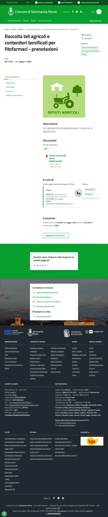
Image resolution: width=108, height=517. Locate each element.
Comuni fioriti (59, 448)
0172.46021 (59, 199)
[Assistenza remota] (58, 508)
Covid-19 (75, 368)
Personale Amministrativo (14, 365)
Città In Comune (51, 508)
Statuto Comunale (11, 465)
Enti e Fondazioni (11, 361)
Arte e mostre (77, 351)
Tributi (48, 190)
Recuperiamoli (60, 452)
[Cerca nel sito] (98, 11)
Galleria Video (94, 361)
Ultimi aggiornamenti (12, 482)
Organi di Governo (11, 348)
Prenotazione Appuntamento (15, 452)
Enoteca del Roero (61, 438)
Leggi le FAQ (9, 448)
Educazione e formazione (38, 371)
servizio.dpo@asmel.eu (68, 423)
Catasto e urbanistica (37, 365)
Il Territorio (92, 355)
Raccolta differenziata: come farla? (67, 455)
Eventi (91, 348)
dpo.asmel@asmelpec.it (67, 425)
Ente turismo (34, 452)
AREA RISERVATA (54, 513)
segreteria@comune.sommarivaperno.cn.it (24, 405)
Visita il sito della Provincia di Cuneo (42, 442)
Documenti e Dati (11, 358)
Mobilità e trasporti (57, 351)
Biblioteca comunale (79, 355)
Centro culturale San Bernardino (41, 459)
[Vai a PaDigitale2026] (94, 331)
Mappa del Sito (10, 489)
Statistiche (8, 486)
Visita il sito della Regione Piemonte (42, 438)
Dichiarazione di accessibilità (14, 442)
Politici (7, 368)
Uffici (6, 355)
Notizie (21, 29)
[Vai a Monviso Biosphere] (73, 333)
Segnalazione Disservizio (13, 455)
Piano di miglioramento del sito (15, 445)
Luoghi (91, 351)
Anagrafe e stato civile (38, 355)
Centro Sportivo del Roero (39, 445)
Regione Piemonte (12, 2)
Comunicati (76, 371)
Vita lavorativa (56, 371)
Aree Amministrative (12, 351)
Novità (13, 29)
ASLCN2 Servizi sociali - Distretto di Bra (69, 445)
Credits (7, 479)
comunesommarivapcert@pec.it (20, 402)
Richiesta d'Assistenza (12, 459)
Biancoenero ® (62, 511)
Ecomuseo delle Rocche (63, 442)
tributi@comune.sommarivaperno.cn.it (59, 203)
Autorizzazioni (35, 361)
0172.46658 (12, 395)
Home (7, 29)
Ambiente (33, 351)
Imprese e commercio (58, 348)
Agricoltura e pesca (36, 348)
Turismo (53, 368)
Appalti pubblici (35, 358)
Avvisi (74, 375)
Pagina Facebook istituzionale (40, 448)
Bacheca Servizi (10, 462)
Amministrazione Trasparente (15, 438)
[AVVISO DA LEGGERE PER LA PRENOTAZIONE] (47, 155)
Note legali (8, 472)
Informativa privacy (11, 469)
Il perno (74, 365)
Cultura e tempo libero (37, 368)
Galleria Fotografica (96, 358)
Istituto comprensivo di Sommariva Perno (44, 455)
